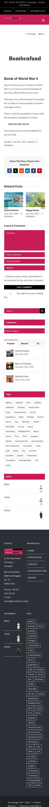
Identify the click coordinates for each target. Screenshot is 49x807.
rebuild (8, 441)
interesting (10, 431)
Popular (11, 343)
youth (8, 465)
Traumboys (10, 460)
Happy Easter (32, 210)
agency (9, 402)
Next (40, 34)
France (40, 417)
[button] (6, 205)
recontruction (37, 441)
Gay (16, 422)
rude (8, 451)
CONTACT (33, 564)
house (30, 427)
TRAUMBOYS (35, 806)
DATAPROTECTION (36, 571)
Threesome (32, 455)
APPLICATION (35, 557)
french (8, 422)
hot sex (21, 427)
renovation (27, 446)
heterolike (10, 427)
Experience (10, 417)
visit (36, 460)
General (31, 142)
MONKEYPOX (24, 431)
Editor (9, 142)
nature (8, 436)
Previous (31, 34)
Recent (24, 343)
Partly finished (22, 351)
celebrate (10, 407)
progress (34, 436)
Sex (23, 451)
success (32, 451)
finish (21, 417)
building (37, 402)
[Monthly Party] (9, 377)
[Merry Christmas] (9, 364)
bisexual (19, 402)
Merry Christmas (23, 363)
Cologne (21, 407)
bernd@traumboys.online (16, 601)
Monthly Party (22, 376)
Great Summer (11, 210)
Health (36, 422)
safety (16, 451)
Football (30, 417)
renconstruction (12, 446)
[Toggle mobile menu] (43, 20)
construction (33, 407)
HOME (31, 550)
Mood (36, 431)
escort (33, 412)
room (38, 446)
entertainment (20, 412)
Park (17, 436)
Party (24, 436)
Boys (28, 402)
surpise (20, 455)
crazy (8, 412)
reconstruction (21, 441)
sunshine (9, 455)
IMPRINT (32, 577)
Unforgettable (25, 460)
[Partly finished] (9, 351)
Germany (26, 422)
